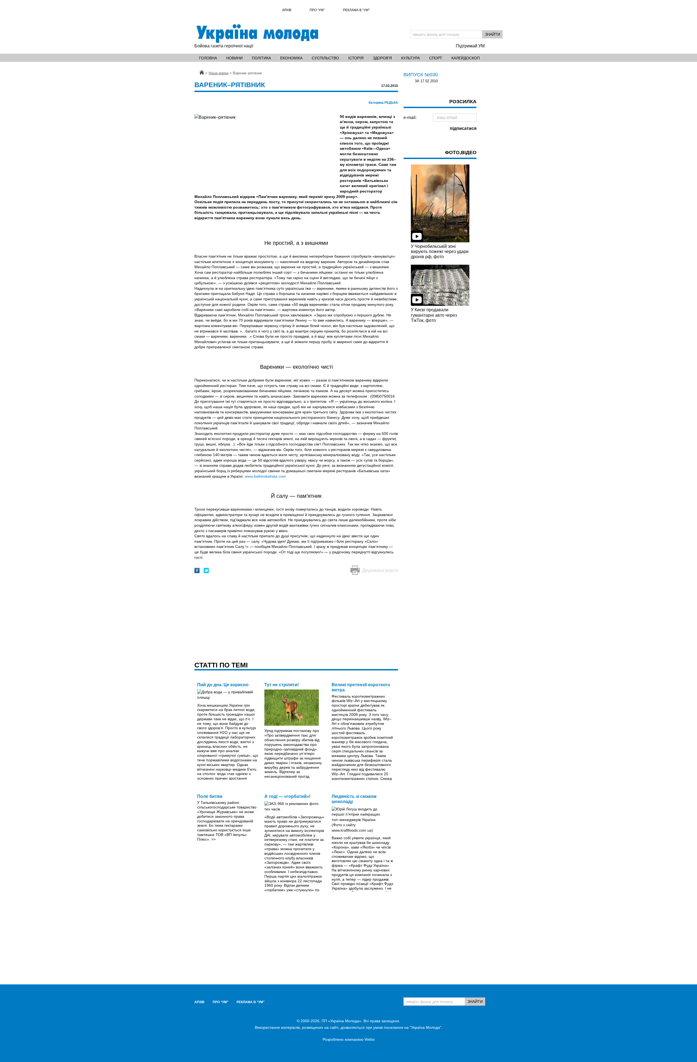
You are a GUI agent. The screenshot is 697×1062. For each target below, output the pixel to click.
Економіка (291, 58)
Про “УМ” (317, 10)
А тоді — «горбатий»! (287, 796)
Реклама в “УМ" (356, 10)
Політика (261, 58)
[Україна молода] (257, 33)
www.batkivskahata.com (265, 476)
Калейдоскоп (465, 58)
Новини (234, 58)
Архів (286, 10)
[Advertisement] (296, 619)
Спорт (435, 58)
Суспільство (325, 58)
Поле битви (209, 796)
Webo (370, 1039)
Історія (355, 58)
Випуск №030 (420, 74)
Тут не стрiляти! (281, 684)
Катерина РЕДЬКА (383, 103)
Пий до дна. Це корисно (223, 684)
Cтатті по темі (221, 665)
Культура (410, 58)
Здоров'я (382, 58)
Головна (208, 58)
